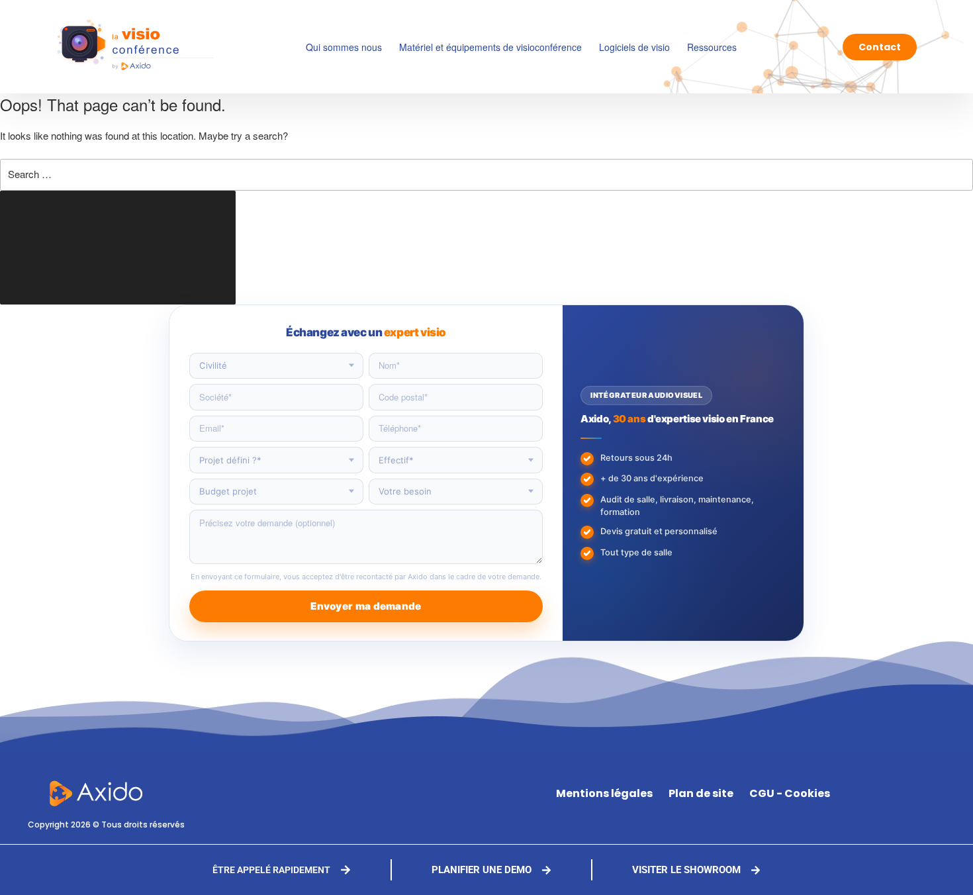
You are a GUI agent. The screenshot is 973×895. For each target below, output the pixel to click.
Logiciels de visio (634, 47)
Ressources (712, 47)
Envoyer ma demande (365, 606)
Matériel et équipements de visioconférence (490, 47)
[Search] (118, 248)
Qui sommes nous (344, 47)
